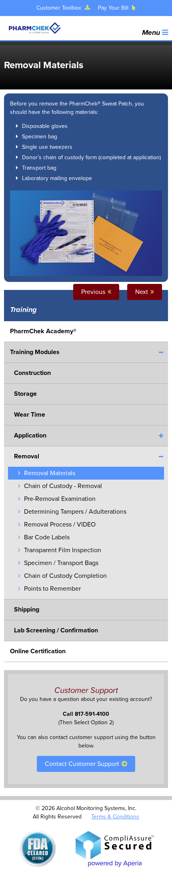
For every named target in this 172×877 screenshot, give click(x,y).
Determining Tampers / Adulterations (74, 512)
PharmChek (34, 28)
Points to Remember (51, 589)
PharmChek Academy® (43, 331)
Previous (94, 292)
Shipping (26, 610)
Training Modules (35, 352)
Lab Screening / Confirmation (56, 630)
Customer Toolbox (59, 7)
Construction (32, 373)
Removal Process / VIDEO (59, 525)
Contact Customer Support (83, 764)
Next (142, 292)
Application (30, 435)
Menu (152, 32)
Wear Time (29, 415)
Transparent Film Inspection (61, 550)
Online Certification (38, 651)
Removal (26, 456)
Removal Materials (48, 473)
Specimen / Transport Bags (60, 563)
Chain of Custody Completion (64, 576)
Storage (25, 394)
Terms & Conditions (115, 816)
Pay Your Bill (114, 7)
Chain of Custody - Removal (62, 486)
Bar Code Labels (46, 537)
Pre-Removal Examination (59, 499)
